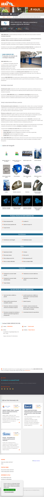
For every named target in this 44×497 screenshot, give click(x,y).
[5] (13, 389)
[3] (7, 389)
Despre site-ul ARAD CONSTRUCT (7, 462)
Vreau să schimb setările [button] (9, 492)
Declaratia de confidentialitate (6, 479)
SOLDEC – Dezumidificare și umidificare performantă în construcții (8, 439)
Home (4, 17)
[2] (5, 389)
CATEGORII (5, 14)
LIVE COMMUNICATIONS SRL (35, 490)
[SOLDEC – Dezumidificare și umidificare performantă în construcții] (6, 434)
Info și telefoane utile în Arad (6, 477)
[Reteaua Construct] (36, 460)
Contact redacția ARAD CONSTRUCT (7, 471)
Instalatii (9, 17)
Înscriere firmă (15, 14)
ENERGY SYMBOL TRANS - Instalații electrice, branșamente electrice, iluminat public (10, 412)
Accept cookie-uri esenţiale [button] (10, 489)
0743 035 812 (27, 370)
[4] (10, 389)
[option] (22, 10)
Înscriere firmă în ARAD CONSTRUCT (7, 469)
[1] (2, 389)
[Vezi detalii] (19, 422)
